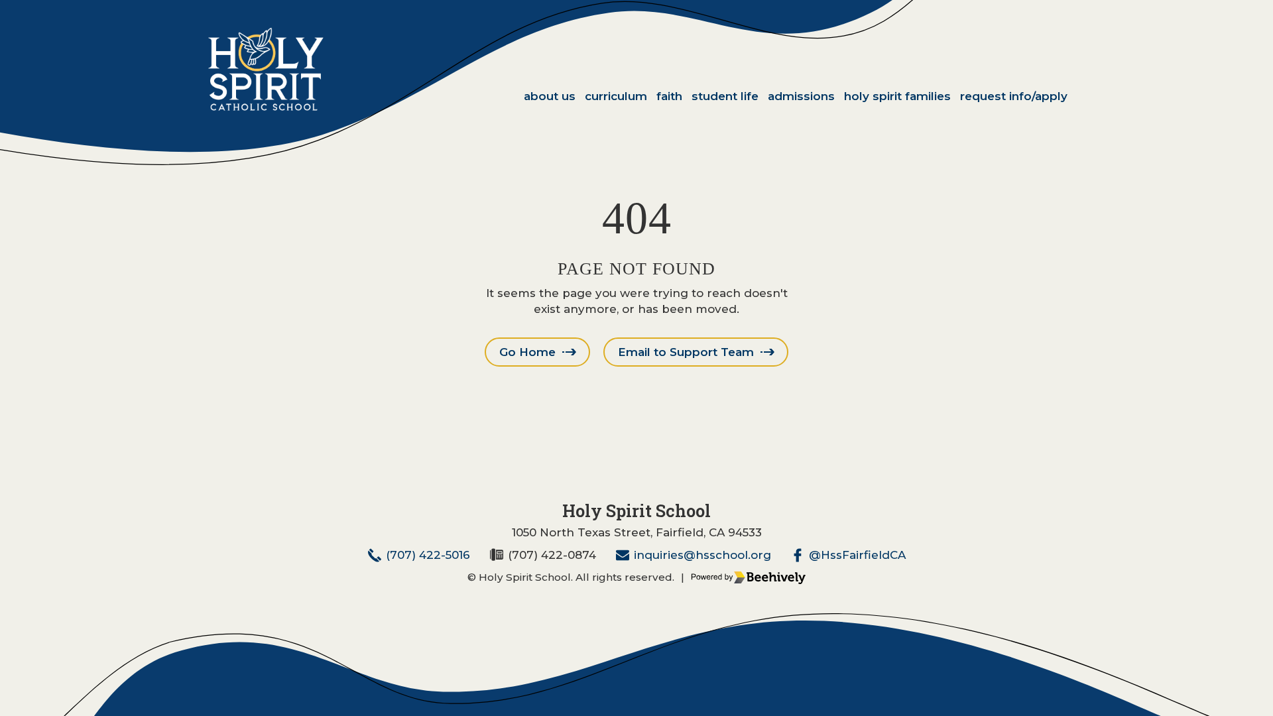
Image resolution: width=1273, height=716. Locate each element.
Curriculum (616, 96)
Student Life (725, 96)
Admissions (801, 96)
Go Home (527, 352)
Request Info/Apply (1013, 96)
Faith (669, 96)
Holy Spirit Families (897, 96)
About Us (550, 96)
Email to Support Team (686, 352)
